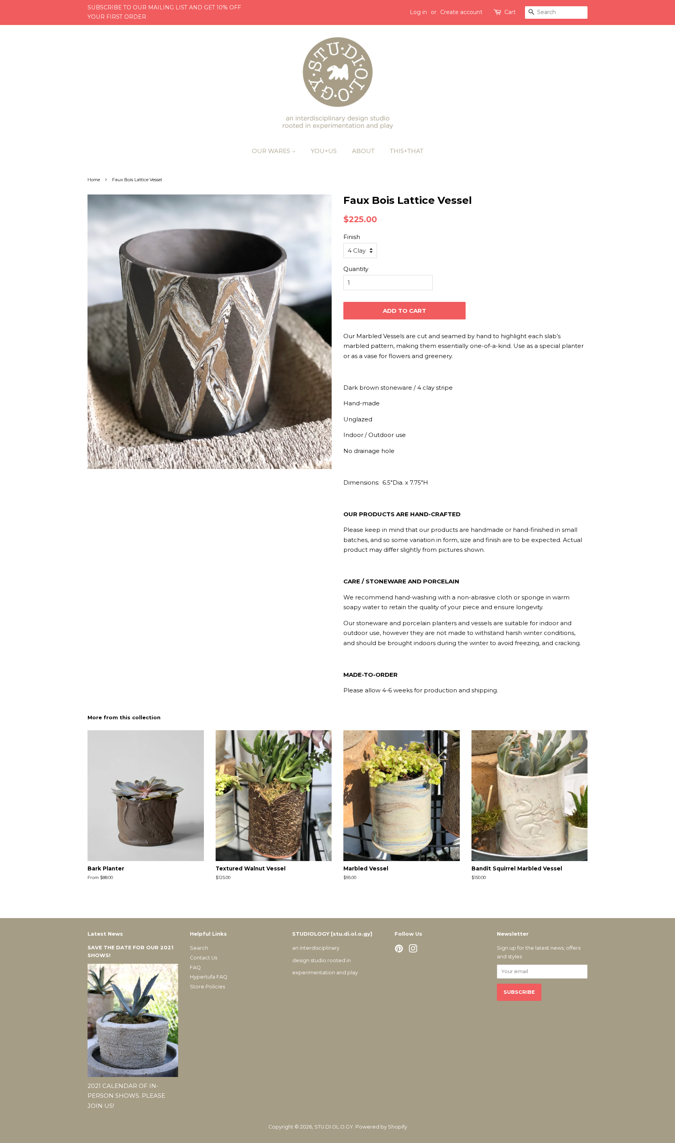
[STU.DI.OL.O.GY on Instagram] (413, 950)
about (363, 151)
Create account (461, 12)
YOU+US (324, 151)
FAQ (195, 967)
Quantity (355, 269)
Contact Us (203, 958)
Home (94, 179)
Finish (351, 237)
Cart (510, 12)
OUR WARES (272, 151)
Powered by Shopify (381, 1127)
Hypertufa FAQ (208, 977)
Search (199, 948)
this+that (406, 151)
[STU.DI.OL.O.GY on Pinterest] (399, 950)
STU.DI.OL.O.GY (333, 1127)
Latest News (105, 934)
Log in (418, 12)
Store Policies (207, 987)
